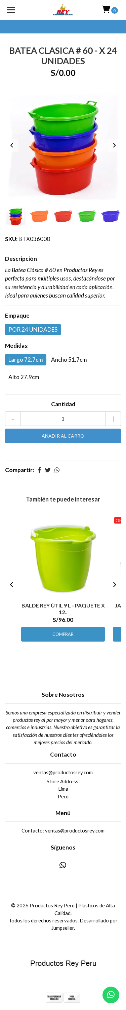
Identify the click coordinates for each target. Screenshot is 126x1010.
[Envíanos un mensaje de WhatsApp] (110, 995)
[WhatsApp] (63, 866)
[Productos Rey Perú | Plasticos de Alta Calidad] (63, 10)
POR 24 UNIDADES (32, 329)
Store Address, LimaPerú (63, 788)
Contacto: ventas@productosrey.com (63, 830)
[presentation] (11, 145)
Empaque (17, 315)
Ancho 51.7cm (69, 359)
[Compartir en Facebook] (39, 469)
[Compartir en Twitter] (48, 469)
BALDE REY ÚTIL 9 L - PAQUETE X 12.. (63, 608)
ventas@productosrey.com (63, 772)
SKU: (11, 238)
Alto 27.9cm (23, 376)
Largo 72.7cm (25, 359)
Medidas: (17, 345)
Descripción (21, 258)
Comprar (63, 634)
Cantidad (63, 404)
